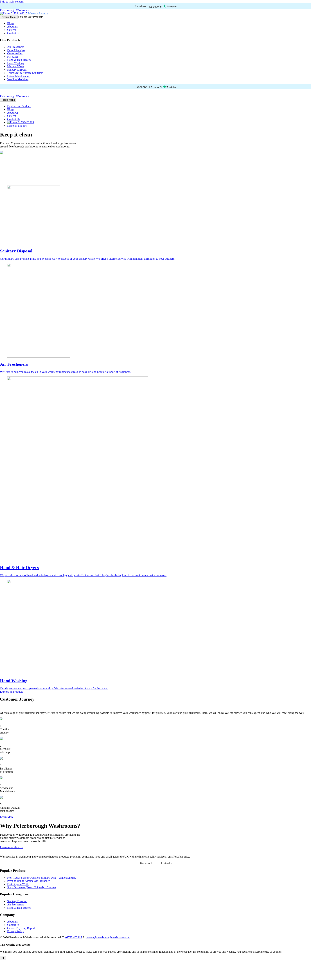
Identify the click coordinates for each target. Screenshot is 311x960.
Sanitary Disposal (17, 69)
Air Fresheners (15, 46)
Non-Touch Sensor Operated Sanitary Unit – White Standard (41, 877)
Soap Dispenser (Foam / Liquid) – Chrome (31, 887)
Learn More (6, 816)
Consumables (14, 53)
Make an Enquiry (38, 13)
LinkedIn (166, 863)
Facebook (146, 863)
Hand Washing (15, 63)
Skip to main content (11, 1)
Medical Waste (15, 66)
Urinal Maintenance (18, 76)
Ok (2, 958)
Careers (11, 29)
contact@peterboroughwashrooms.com (108, 937)
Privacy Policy (15, 931)
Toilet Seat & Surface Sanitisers (25, 72)
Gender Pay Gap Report (21, 928)
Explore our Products (19, 106)
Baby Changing (16, 50)
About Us (12, 112)
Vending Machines (17, 79)
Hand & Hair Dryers (19, 59)
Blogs (10, 23)
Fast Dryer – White (18, 884)
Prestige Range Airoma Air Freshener (28, 880)
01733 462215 (18, 13)
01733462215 (25, 122)
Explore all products (11, 691)
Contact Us (13, 119)
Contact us (13, 33)
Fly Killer (12, 56)
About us (12, 26)
